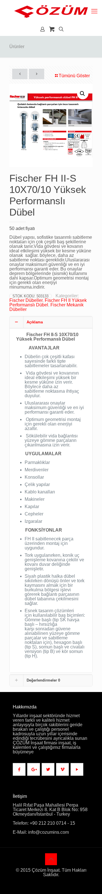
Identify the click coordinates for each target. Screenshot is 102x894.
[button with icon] (19, 769)
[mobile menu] (94, 11)
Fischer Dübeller (25, 300)
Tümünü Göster (74, 75)
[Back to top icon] (51, 859)
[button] (82, 93)
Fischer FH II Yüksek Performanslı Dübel (48, 302)
